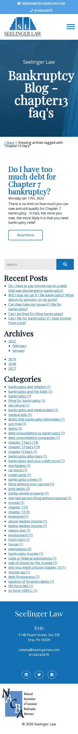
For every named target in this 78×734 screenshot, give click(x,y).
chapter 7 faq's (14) (23, 442)
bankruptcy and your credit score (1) (36, 461)
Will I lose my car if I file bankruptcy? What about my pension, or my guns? (41, 297)
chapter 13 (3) (19, 512)
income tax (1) (19, 572)
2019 (12, 359)
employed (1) (18, 516)
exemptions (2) (19, 549)
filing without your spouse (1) (31, 484)
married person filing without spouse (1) (39, 498)
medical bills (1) (20, 414)
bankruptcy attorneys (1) (27, 456)
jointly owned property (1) (28, 493)
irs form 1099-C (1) (22, 590)
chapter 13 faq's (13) (24, 447)
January (18, 350)
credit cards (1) (19, 475)
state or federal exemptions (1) (32, 558)
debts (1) (15, 428)
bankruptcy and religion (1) (29, 386)
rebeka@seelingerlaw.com (42, 3)
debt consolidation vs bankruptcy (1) (36, 433)
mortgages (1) (19, 465)
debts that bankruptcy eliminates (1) (36, 419)
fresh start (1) (19, 539)
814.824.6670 (42, 10)
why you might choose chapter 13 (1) (37, 567)
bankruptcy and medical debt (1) (33, 410)
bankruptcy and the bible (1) (30, 391)
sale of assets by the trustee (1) (32, 563)
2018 (12, 364)
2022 (12, 341)
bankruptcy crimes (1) (25, 479)
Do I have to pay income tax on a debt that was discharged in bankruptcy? (37, 288)
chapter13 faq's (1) (22, 451)
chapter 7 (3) (18, 507)
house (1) (15, 544)
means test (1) (19, 530)
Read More (25, 235)
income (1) (16, 502)
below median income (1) (27, 526)
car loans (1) (17, 470)
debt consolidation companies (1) (34, 437)
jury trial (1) (17, 424)
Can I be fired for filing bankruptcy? (35, 313)
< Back (9, 142)
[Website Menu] (70, 27)
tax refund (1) (18, 405)
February (19, 346)
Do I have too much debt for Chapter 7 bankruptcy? (32, 180)
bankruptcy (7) (19, 396)
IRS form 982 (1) (20, 586)
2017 (12, 368)
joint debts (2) (19, 489)
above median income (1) (27, 521)
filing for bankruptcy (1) (26, 400)
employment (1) (20, 535)
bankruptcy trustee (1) (25, 553)
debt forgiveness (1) (24, 576)
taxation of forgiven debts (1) (31, 581)
